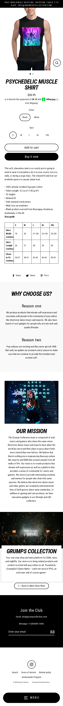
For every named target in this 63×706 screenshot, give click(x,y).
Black (24, 117)
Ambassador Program (31, 677)
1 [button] (30, 74)
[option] (31, 39)
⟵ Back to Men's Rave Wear (31, 585)
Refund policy (45, 672)
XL (38, 135)
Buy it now (31, 156)
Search (15, 672)
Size (32, 127)
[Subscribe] (52, 632)
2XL (47, 135)
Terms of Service (28, 672)
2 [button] (33, 74)
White (36, 117)
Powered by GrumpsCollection (41, 682)
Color (31, 110)
